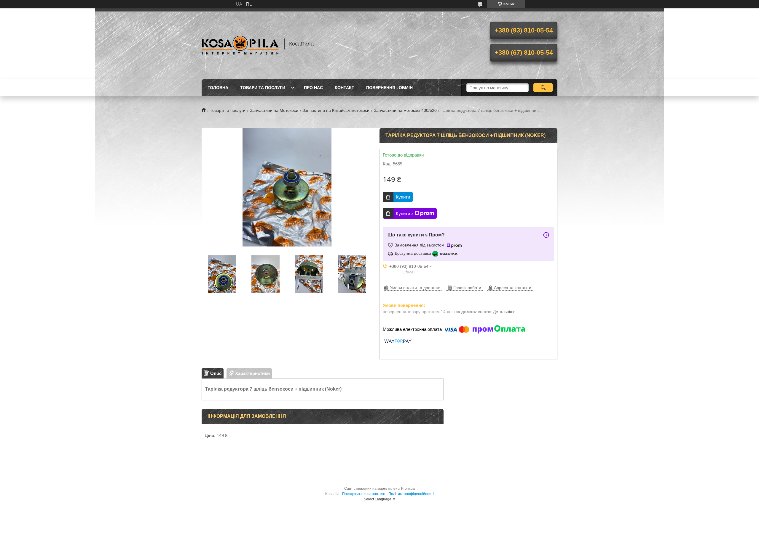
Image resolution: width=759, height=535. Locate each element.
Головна (218, 87)
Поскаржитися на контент (364, 494)
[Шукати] (543, 87)
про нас (313, 87)
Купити (403, 196)
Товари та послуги (262, 87)
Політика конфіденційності (411, 494)
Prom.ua (408, 488)
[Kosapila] (240, 44)
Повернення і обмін (389, 87)
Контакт (344, 87)
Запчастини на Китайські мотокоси (335, 110)
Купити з (404, 213)
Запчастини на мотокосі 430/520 (405, 110)
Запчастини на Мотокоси (274, 110)
